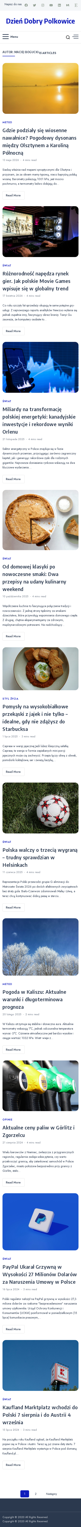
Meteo (7, 122)
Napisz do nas (13, 4)
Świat (6, 265)
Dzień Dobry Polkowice (40, 21)
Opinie (7, 1120)
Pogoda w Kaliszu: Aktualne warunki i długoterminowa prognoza (34, 999)
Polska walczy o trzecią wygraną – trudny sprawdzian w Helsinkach (40, 857)
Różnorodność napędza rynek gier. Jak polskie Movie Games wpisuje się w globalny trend (36, 280)
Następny (51, 1494)
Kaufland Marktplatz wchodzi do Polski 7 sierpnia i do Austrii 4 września (40, 1414)
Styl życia (10, 699)
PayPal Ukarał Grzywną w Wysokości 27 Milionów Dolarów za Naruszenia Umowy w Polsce (39, 1274)
